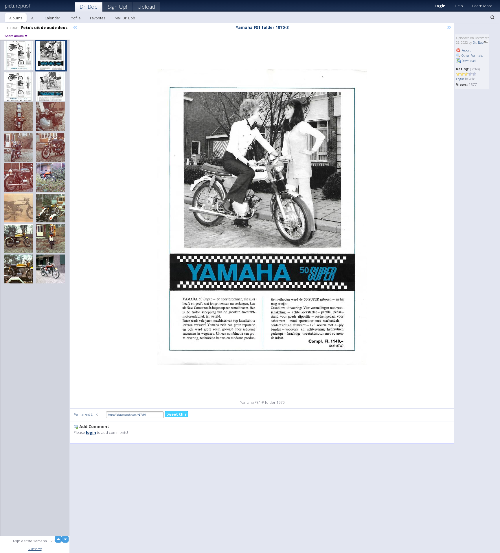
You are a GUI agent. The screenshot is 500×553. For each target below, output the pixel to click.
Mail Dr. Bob (125, 18)
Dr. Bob (89, 6)
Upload (146, 6)
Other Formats (472, 55)
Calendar (52, 18)
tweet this (176, 414)
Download (468, 60)
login (91, 432)
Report (466, 50)
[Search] (492, 17)
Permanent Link (85, 414)
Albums (15, 18)
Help (459, 5)
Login (440, 5)
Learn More (482, 5)
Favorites (97, 18)
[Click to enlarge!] (262, 217)
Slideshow (35, 549)
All (33, 18)
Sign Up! (117, 6)
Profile (75, 18)
